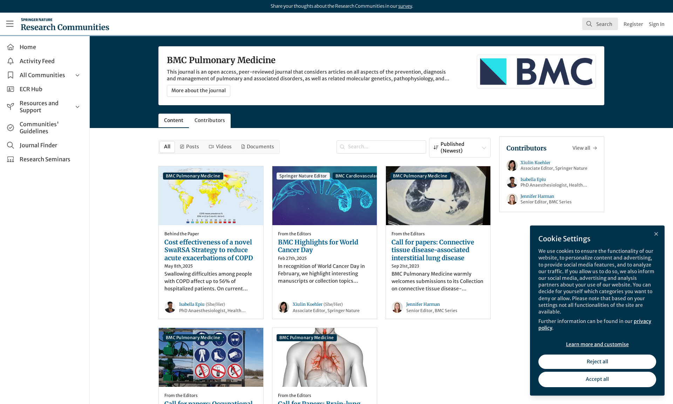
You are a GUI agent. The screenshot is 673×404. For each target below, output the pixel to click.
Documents (260, 146)
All (167, 146)
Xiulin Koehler (318, 304)
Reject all (597, 361)
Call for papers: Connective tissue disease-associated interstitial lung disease (433, 250)
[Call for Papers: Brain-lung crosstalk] (324, 357)
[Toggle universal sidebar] (10, 24)
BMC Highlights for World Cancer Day (318, 246)
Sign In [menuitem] (657, 24)
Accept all (597, 379)
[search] (600, 24)
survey (405, 6)
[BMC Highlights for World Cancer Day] (324, 195)
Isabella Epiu (202, 304)
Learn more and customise (597, 344)
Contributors (210, 120)
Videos (224, 146)
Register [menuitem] (633, 24)
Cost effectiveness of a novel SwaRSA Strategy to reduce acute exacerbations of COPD (208, 250)
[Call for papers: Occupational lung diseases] (211, 357)
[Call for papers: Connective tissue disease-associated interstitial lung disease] (438, 195)
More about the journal (198, 90)
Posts (192, 146)
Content (173, 120)
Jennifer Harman (423, 304)
